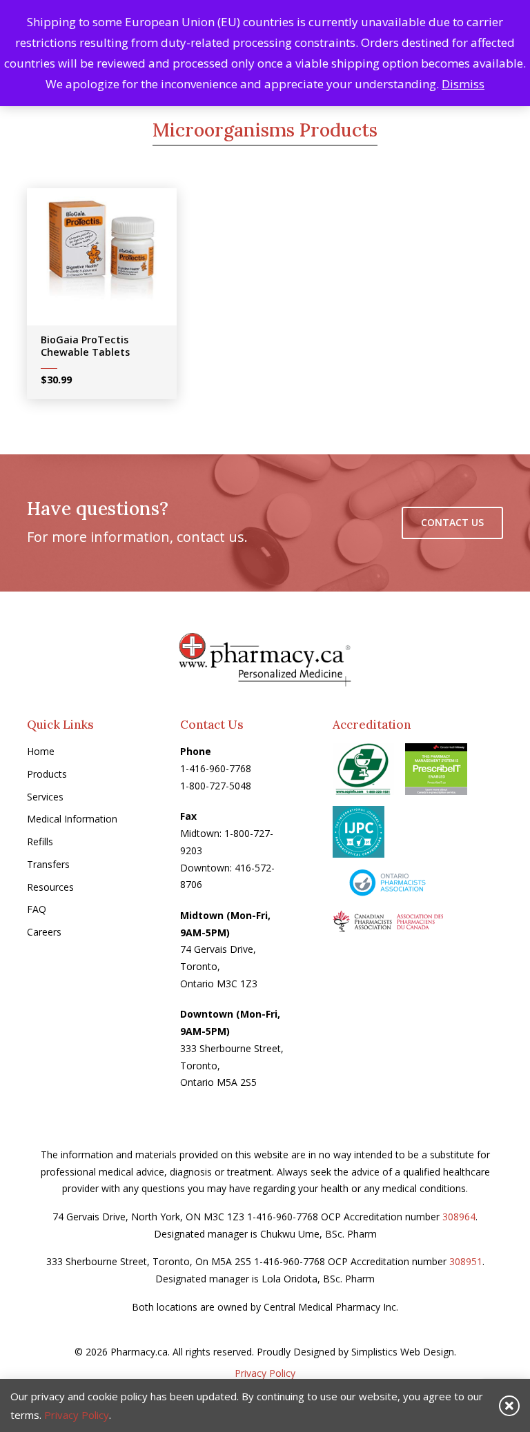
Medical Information (72, 818)
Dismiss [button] (463, 84)
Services (45, 796)
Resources (50, 887)
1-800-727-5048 (215, 785)
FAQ (36, 909)
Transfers (48, 864)
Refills (40, 841)
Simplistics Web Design (402, 1351)
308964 (458, 1216)
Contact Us (452, 522)
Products (47, 773)
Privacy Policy (265, 1373)
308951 (465, 1261)
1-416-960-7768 (215, 768)
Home (41, 751)
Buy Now (111, 261)
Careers (44, 931)
